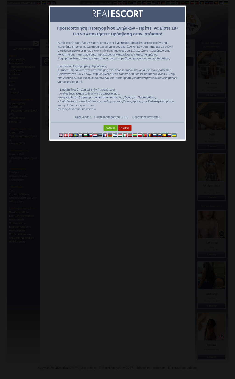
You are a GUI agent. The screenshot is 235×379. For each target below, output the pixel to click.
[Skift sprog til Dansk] (66, 135)
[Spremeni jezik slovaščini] (159, 135)
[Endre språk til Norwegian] (71, 135)
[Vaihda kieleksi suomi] (80, 135)
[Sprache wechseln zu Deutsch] (110, 135)
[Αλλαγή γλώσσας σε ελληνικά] (115, 135)
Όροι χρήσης (83, 117)
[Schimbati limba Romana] (150, 135)
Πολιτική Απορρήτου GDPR (111, 117)
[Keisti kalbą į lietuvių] (135, 135)
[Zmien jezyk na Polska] (140, 135)
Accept (110, 127)
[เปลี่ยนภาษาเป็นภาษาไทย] (169, 135)
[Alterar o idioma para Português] (145, 135)
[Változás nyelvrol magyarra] (120, 135)
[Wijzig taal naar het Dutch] (95, 135)
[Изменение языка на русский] (154, 135)
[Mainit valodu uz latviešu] (130, 135)
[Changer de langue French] (105, 135)
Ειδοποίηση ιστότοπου (146, 117)
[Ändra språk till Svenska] (75, 135)
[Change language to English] (61, 135)
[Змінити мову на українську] (174, 135)
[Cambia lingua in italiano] (125, 135)
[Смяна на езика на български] (85, 135)
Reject (124, 127)
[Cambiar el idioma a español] (164, 135)
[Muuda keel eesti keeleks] (100, 135)
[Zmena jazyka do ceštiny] (90, 135)
